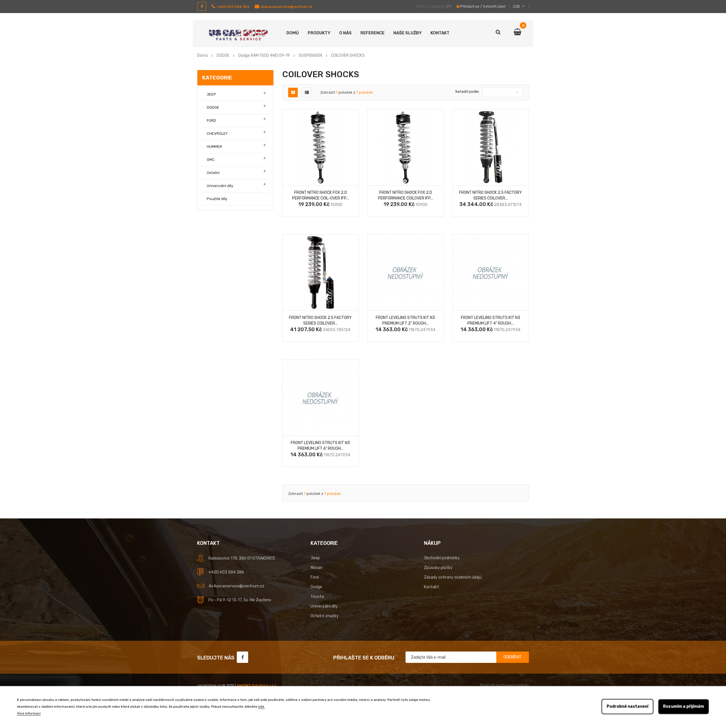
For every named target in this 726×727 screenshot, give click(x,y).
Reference (372, 32)
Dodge (316, 587)
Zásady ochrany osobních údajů (453, 577)
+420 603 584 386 (233, 7)
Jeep (315, 558)
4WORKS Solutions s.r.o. (257, 685)
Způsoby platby (438, 567)
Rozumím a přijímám (683, 706)
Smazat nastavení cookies (504, 685)
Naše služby (407, 32)
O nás (345, 32)
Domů (292, 32)
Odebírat (512, 657)
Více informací (29, 713)
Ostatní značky (325, 615)
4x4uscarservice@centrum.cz (287, 7)
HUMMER (214, 146)
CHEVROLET (217, 133)
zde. (261, 707)
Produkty (319, 32)
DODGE (213, 107)
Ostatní (213, 173)
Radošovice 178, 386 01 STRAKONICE (241, 558)
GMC (211, 159)
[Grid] (293, 92)
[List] (307, 92)
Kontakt (439, 32)
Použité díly (217, 199)
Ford (315, 577)
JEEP (211, 94)
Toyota (317, 596)
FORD (211, 120)
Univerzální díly (220, 186)
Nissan (316, 567)
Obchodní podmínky (442, 558)
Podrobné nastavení (627, 706)
